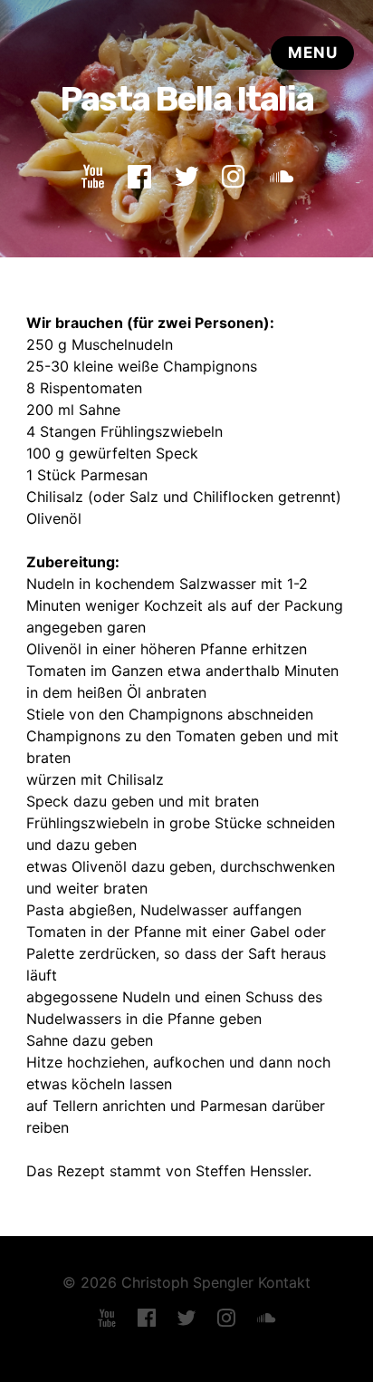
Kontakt (284, 1282)
